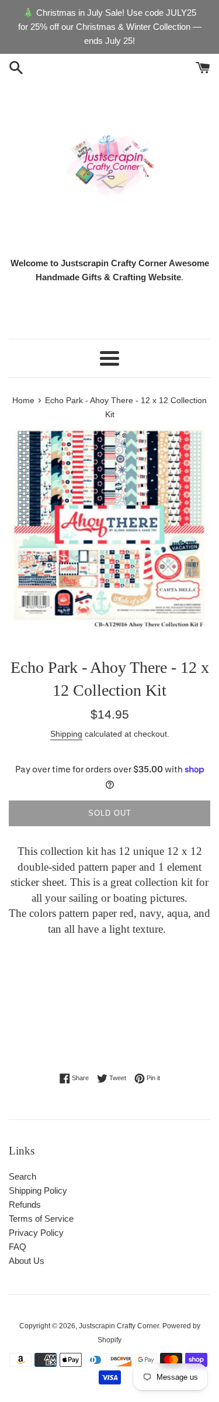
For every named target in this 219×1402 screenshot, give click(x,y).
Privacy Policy (36, 1233)
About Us (26, 1261)
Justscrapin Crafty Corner (119, 1326)
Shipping (66, 733)
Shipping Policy (38, 1190)
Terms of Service (41, 1219)
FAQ (17, 1247)
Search (22, 1176)
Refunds (25, 1204)
